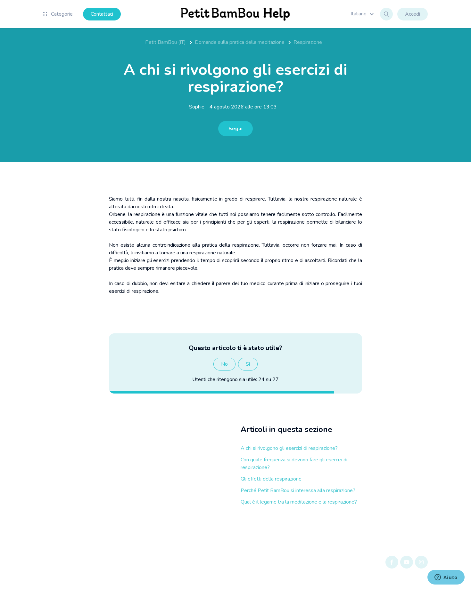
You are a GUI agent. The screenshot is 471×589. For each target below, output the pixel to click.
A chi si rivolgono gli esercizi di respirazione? (289, 448)
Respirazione (307, 42)
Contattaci (102, 14)
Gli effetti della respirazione (271, 478)
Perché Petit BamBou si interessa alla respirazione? (298, 490)
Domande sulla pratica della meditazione (240, 42)
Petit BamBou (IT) (165, 42)
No (224, 364)
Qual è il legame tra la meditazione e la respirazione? (299, 501)
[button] (363, 13)
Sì (248, 364)
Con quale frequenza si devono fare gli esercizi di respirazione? (294, 463)
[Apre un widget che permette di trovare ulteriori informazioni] (446, 578)
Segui (235, 128)
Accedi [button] (412, 14)
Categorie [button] (61, 14)
